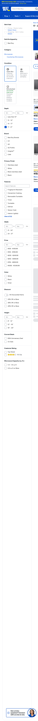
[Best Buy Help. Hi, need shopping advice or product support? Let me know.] (31, 712)
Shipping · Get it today (16, 32)
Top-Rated (11, 352)
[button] (7, 16)
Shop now (23, 3)
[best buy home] (6, 9)
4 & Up (19, 355)
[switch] (6, 295)
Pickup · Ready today (15, 28)
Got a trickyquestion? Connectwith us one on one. (18, 713)
